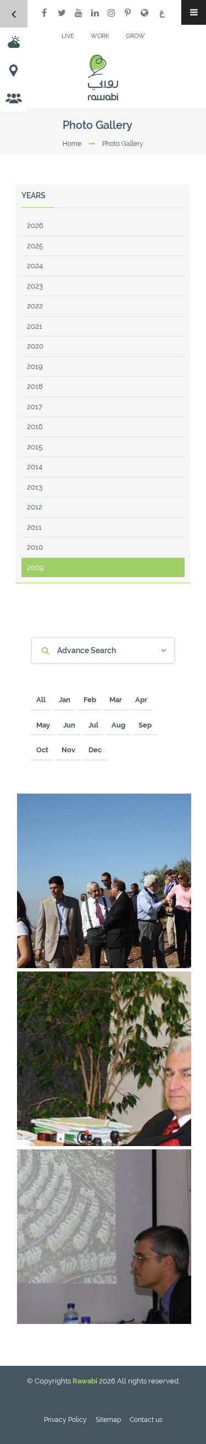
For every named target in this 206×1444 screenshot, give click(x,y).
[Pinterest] (128, 12)
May (43, 725)
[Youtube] (78, 12)
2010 (35, 547)
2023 (35, 286)
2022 (35, 306)
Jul (93, 725)
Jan (64, 700)
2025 (35, 246)
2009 (35, 567)
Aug (118, 725)
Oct (42, 750)
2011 (34, 527)
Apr (141, 700)
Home (72, 144)
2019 (35, 366)
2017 (34, 407)
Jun (69, 725)
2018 (35, 386)
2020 (35, 346)
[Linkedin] (95, 12)
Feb (89, 700)
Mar (115, 700)
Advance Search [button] (86, 650)
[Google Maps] (144, 12)
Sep (145, 725)
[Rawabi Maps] (13, 70)
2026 (35, 225)
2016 (35, 426)
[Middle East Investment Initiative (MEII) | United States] (179, 956)
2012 (34, 507)
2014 (34, 467)
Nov (68, 750)
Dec (95, 750)
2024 (35, 266)
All (41, 700)
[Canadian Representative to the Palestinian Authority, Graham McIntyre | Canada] (179, 1312)
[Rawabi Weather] (13, 42)
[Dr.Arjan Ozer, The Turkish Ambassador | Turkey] (179, 1134)
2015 (34, 447)
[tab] (103, 650)
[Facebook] (44, 12)
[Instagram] (111, 12)
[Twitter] (62, 12)
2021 (34, 326)
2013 (34, 487)
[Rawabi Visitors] (13, 98)
